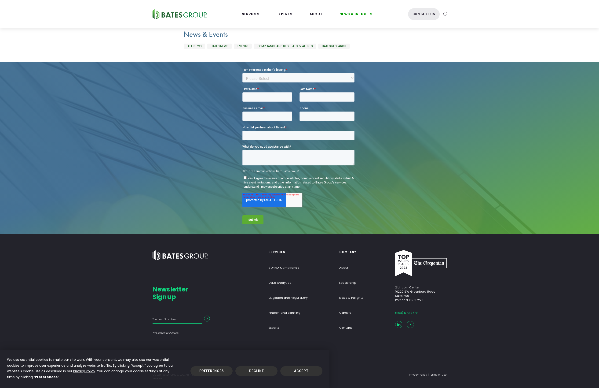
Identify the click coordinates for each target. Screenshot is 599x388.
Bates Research (334, 46)
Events (242, 46)
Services (250, 14)
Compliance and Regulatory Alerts (285, 46)
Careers (345, 313)
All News (194, 46)
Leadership (347, 283)
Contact (345, 328)
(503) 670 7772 (406, 313)
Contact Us (424, 14)
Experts (284, 14)
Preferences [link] (46, 377)
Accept (301, 371)
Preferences (211, 371)
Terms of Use (437, 375)
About (316, 14)
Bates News (219, 46)
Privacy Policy (84, 371)
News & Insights (356, 14)
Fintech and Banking (284, 313)
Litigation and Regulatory (288, 298)
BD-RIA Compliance (284, 268)
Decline (256, 371)
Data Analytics (280, 283)
